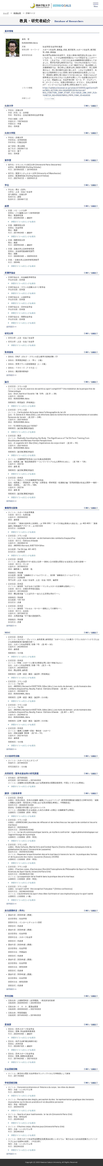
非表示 (93, 106)
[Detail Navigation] (95, 5)
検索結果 (17, 13)
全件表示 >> (11, 327)
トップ (6, 13)
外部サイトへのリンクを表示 (23, 222)
